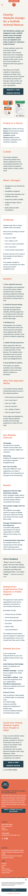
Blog (2, 867)
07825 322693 (12, 770)
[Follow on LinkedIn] (7, 838)
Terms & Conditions (7, 870)
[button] (26, 880)
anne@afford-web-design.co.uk (10, 835)
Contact (3, 865)
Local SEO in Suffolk (7, 857)
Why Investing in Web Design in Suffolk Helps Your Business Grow (13, 697)
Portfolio (4, 863)
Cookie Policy (10, 893)
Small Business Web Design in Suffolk (12, 850)
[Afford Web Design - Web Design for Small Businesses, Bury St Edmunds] (14, 4)
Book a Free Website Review (13, 764)
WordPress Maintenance (12, 684)
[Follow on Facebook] (2, 838)
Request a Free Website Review (13, 91)
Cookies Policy (5, 872)
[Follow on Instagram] (4, 838)
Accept (14, 890)
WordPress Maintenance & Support (11, 856)
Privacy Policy (17, 893)
